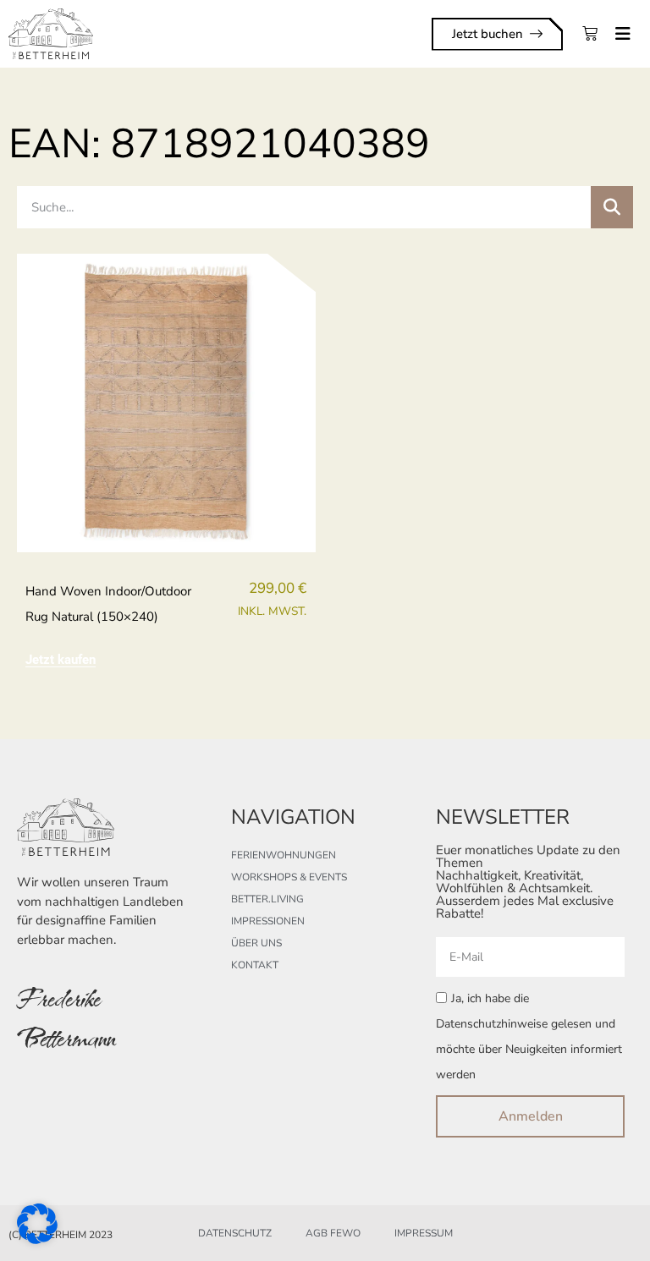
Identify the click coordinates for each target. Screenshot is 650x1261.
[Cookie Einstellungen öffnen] (37, 1238)
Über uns (256, 943)
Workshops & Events (289, 877)
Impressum (423, 1233)
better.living (267, 899)
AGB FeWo (333, 1233)
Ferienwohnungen (283, 855)
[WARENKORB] (590, 33)
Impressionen (268, 921)
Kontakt (254, 965)
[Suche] (612, 207)
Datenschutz (235, 1233)
